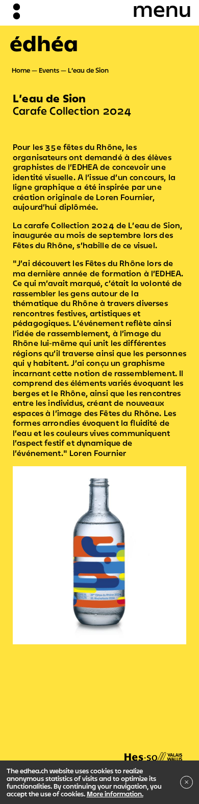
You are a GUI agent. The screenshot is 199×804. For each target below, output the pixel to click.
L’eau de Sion (88, 70)
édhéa (44, 43)
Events (49, 70)
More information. (115, 794)
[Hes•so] (153, 751)
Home (21, 70)
